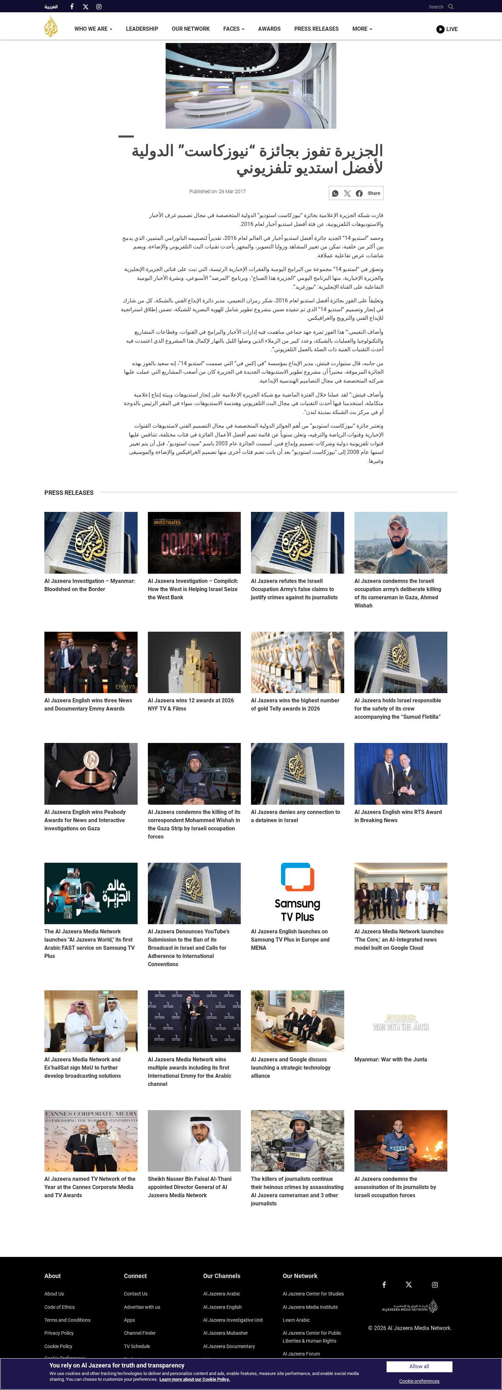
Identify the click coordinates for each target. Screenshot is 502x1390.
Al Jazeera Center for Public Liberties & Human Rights (312, 1336)
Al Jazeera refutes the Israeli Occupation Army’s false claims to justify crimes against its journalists (294, 589)
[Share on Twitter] (347, 193)
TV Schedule (137, 1346)
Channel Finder (140, 1333)
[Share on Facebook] (359, 193)
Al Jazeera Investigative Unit (233, 1320)
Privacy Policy (59, 1333)
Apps (129, 1320)
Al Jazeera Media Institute (310, 1307)
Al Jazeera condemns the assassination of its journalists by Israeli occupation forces (395, 1187)
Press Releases (316, 29)
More (360, 29)
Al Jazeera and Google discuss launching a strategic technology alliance (291, 1067)
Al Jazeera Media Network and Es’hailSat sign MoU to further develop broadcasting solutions (82, 1067)
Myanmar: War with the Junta (390, 1059)
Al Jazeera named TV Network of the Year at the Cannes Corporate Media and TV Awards (90, 1187)
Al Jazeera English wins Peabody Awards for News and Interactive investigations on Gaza (85, 820)
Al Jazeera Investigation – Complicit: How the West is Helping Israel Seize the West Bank (193, 589)
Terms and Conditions (67, 1320)
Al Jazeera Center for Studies (313, 1293)
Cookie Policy (58, 1346)
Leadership (142, 29)
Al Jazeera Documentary (229, 1346)
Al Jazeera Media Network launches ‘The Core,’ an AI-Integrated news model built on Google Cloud (399, 939)
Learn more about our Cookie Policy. (194, 1379)
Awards (269, 29)
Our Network (191, 29)
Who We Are (91, 29)
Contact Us (136, 1293)
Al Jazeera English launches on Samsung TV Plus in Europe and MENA (290, 939)
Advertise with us (142, 1307)
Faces (232, 29)
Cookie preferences (419, 1381)
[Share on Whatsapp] (335, 193)
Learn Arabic (296, 1320)
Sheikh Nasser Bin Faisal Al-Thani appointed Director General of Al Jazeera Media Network (190, 1187)
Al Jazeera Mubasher (225, 1333)
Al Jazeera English (222, 1307)
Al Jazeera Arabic (221, 1293)
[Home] (56, 26)
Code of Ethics (59, 1307)
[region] (251, 1374)
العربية (51, 7)
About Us (54, 1293)
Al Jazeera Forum (301, 1354)
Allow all (419, 1367)
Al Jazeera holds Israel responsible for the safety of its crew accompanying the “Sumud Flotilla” (397, 708)
